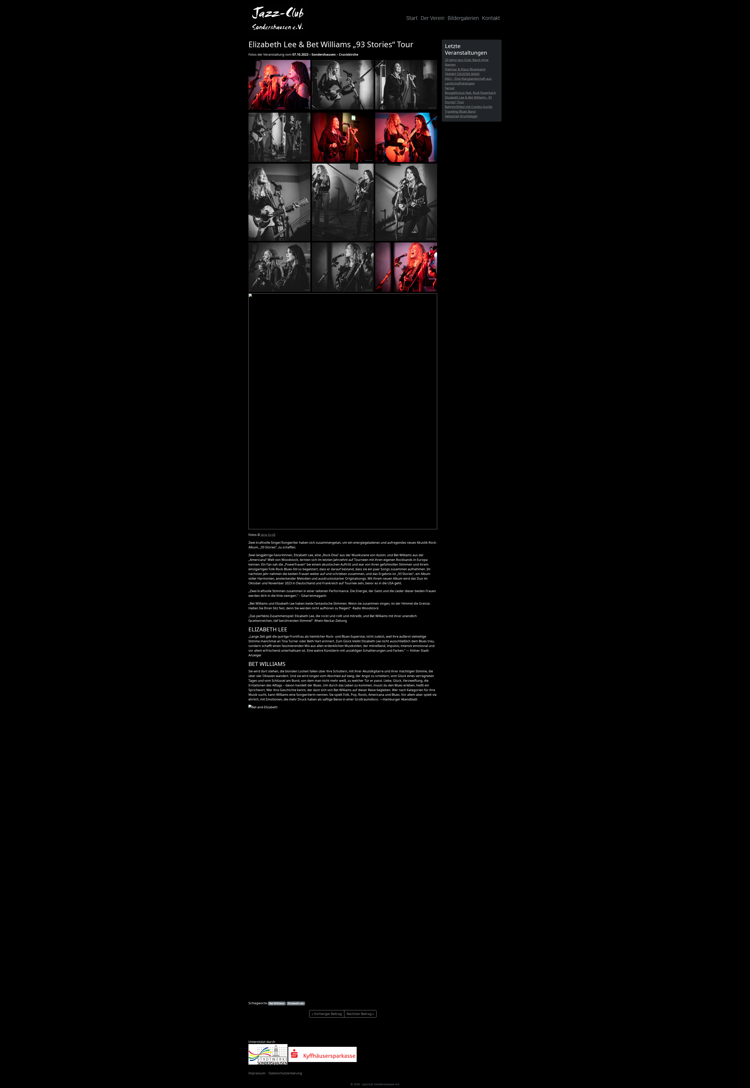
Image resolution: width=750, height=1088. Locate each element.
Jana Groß (268, 535)
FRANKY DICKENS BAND (462, 74)
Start (412, 18)
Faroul (449, 88)
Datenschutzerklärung (285, 1073)
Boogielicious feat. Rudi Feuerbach (470, 93)
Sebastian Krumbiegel (461, 116)
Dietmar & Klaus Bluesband (465, 69)
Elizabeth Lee (296, 1003)
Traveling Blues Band (460, 111)
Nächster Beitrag (359, 1014)
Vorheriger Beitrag (328, 1014)
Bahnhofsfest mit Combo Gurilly (468, 107)
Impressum (256, 1073)
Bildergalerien (463, 18)
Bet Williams (276, 1003)
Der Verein (433, 18)
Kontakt (491, 18)
